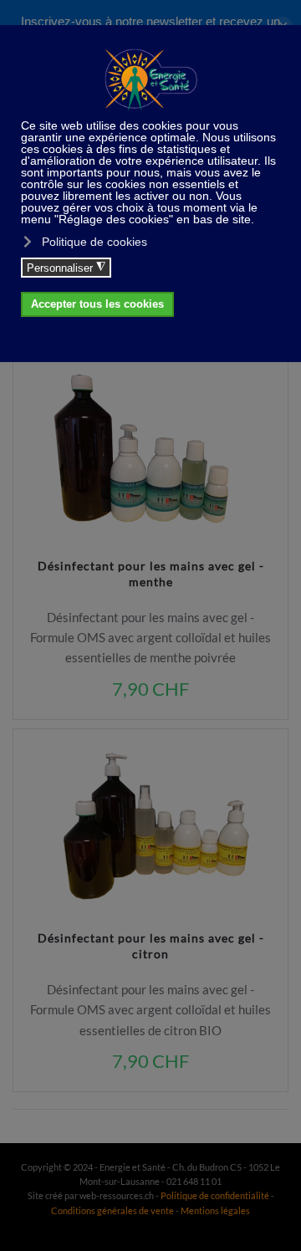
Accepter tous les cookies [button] (97, 304)
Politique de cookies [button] (94, 241)
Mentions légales (215, 1210)
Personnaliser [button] (66, 267)
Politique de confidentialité (215, 1195)
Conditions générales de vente (113, 1210)
